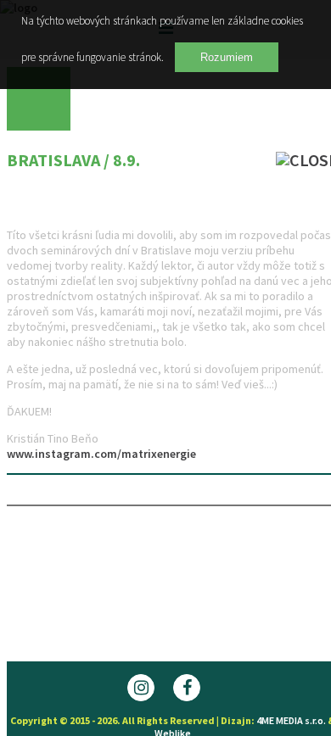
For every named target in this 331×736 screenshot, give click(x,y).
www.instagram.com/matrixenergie (101, 453)
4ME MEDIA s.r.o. (291, 720)
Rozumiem (226, 57)
